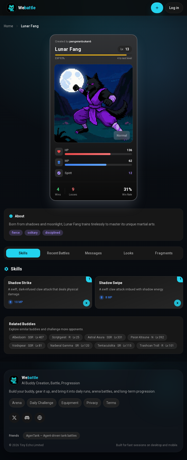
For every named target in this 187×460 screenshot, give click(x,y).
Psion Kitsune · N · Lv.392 (147, 337)
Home (8, 26)
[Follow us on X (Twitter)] (14, 417)
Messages (93, 253)
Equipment (70, 403)
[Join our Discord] (27, 417)
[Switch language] (39, 417)
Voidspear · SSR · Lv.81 (27, 345)
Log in (174, 8)
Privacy (92, 403)
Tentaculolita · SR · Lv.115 (114, 345)
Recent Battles (58, 253)
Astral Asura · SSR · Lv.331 (105, 337)
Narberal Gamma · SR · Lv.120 (69, 345)
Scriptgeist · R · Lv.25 (65, 337)
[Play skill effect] (86, 303)
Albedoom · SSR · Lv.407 (28, 337)
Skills (23, 253)
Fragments (164, 253)
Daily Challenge (41, 403)
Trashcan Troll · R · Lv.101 (157, 345)
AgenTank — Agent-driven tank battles (51, 435)
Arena (17, 403)
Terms (111, 403)
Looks (128, 253)
